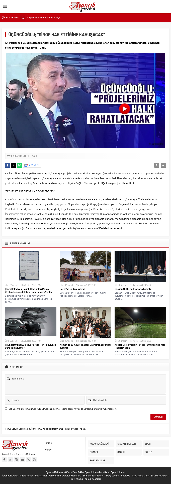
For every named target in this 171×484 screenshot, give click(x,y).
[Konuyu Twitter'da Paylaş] (13, 165)
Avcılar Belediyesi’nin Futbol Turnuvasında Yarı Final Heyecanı (140, 346)
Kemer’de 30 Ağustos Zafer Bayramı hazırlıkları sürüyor (85, 346)
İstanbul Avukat (10, 475)
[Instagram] (16, 459)
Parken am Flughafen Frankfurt (65, 475)
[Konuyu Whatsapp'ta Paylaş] (19, 165)
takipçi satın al (112, 475)
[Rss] (28, 459)
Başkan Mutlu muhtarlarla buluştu (44, 17)
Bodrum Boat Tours (93, 475)
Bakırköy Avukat (159, 475)
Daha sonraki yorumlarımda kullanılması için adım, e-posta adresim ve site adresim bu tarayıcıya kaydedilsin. (63, 408)
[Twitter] (10, 459)
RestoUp (125, 475)
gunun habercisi (93, 478)
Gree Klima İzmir (140, 475)
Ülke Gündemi (11, 285)
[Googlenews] (34, 459)
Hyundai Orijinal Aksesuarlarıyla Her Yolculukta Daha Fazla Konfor (30, 346)
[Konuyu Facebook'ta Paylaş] (7, 165)
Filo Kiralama (76, 478)
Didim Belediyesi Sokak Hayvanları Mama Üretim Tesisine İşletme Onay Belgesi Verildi (28, 290)
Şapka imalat (26, 475)
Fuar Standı (41, 475)
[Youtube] (22, 459)
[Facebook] (4, 459)
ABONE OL (34, 165)
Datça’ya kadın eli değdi (72, 288)
